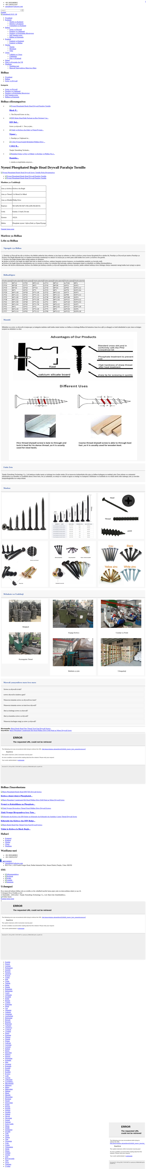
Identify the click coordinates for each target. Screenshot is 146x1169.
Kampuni (8, 20)
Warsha (7, 45)
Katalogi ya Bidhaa (15, 43)
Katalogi (8, 39)
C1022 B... (14, 146)
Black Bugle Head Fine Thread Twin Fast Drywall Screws (31, 728)
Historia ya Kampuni (16, 24)
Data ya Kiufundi (15, 58)
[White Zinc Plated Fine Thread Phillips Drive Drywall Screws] (26, 808)
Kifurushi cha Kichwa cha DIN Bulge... (18, 821)
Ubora (7, 53)
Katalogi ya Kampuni (16, 41)
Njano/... (13, 134)
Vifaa (11, 51)
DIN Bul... (13, 122)
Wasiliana (8, 64)
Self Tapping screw (15, 35)
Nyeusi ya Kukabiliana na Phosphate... (18, 804)
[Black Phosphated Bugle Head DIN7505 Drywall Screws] (21, 792)
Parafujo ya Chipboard (17, 31)
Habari (7, 60)
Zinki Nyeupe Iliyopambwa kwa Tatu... (18, 812)
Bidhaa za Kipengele (16, 37)
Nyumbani (8, 18)
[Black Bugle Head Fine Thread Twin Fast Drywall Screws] (21, 825)
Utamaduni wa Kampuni (17, 26)
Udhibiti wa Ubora (15, 54)
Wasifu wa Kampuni (16, 22)
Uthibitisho (13, 56)
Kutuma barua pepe (7, 899)
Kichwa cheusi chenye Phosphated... (16, 796)
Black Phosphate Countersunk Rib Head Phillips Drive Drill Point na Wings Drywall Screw (41, 730)
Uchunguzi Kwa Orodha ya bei (11, 893)
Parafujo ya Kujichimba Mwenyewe (21, 33)
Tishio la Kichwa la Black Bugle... (16, 829)
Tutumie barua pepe (7, 229)
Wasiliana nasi (14, 66)
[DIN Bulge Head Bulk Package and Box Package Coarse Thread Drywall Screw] (39, 817)
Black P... (13, 110)
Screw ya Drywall (15, 29)
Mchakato (12, 49)
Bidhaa (7, 27)
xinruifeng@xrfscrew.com (14, 863)
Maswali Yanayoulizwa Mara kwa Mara (22, 68)
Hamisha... (14, 158)
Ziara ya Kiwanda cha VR (14, 62)
